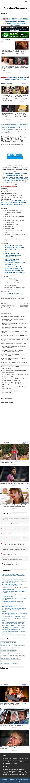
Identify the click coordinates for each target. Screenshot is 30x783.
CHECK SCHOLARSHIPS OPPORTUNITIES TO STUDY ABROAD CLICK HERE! (13, 255)
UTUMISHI (3, 663)
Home (2, 124)
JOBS (16, 126)
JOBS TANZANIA (23, 126)
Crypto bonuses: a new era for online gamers (15, 528)
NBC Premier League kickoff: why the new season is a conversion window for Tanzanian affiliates (13, 575)
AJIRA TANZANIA (23, 124)
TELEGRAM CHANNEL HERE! (15, 79)
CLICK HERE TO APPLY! (15, 294)
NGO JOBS (3, 658)
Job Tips (15, 653)
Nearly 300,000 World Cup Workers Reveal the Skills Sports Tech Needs (14, 581)
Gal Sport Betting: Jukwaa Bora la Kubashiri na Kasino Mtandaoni (14, 632)
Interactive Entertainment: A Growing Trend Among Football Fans (13, 595)
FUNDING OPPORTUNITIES (7, 642)
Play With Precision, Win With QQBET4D (14, 538)
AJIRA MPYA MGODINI (11, 124)
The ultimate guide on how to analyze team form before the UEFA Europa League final (13, 622)
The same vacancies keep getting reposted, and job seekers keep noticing (14, 614)
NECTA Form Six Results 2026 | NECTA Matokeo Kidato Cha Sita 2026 (12, 585)
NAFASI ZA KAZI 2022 (8, 127)
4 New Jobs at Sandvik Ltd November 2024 (14, 343)
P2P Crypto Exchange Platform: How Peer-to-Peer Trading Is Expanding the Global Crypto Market (14, 610)
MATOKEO (12, 655)
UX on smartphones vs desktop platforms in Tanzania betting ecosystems (13, 605)
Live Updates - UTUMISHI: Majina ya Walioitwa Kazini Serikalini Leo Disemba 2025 (15, 379)
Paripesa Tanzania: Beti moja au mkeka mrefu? (14, 579)
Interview (3, 650)
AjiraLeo (13, 779)
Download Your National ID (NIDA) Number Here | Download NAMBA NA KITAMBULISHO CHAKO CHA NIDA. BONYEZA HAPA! (14, 202)
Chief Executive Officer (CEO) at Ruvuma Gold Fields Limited (16, 518)
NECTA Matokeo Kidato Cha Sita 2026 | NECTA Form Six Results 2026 (14, 588)
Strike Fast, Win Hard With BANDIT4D (14, 533)
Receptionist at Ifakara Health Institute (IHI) (24, 306)
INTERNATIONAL (5, 647)
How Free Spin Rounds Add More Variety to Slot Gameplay (14, 598)
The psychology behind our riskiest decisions (15, 523)
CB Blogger (19, 781)
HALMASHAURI (18, 645)
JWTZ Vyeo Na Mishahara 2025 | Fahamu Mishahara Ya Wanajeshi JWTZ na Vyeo (14, 548)
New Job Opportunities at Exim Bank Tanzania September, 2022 (7, 306)
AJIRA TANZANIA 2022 (8, 126)
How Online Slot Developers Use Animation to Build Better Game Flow (16, 563)
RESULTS (3, 661)
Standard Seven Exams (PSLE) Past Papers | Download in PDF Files (15, 553)
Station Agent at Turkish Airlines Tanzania (13, 316)
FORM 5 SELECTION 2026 (15, 21)
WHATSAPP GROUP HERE (18, 77)
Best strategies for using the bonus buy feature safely (14, 619)
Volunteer (13, 663)
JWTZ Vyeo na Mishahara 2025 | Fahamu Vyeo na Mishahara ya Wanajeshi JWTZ (15, 558)
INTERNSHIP (16, 647)
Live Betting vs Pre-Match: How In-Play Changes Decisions (12, 602)
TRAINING (18, 661)
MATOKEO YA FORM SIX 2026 (17, 19)
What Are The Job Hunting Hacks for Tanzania (14, 635)
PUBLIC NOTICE (14, 658)
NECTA (20, 655)
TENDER (10, 661)
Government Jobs (5, 645)
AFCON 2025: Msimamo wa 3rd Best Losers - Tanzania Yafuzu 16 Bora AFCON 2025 (15, 543)
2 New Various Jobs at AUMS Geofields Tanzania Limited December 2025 (13, 350)
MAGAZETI (3, 655)
